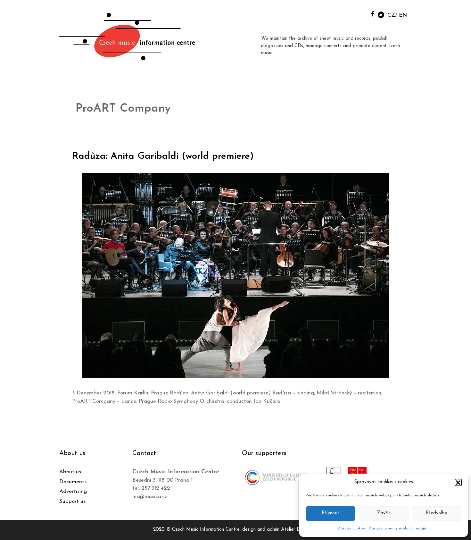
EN (403, 15)
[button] (458, 482)
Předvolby (436, 513)
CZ (391, 15)
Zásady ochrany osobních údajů (397, 528)
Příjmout (330, 513)
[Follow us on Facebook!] (373, 13)
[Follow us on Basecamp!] (381, 14)
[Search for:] (358, 13)
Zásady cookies (352, 528)
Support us (72, 501)
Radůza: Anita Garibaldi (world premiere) (163, 156)
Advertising (73, 491)
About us (70, 472)
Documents (73, 482)
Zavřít (383, 513)
